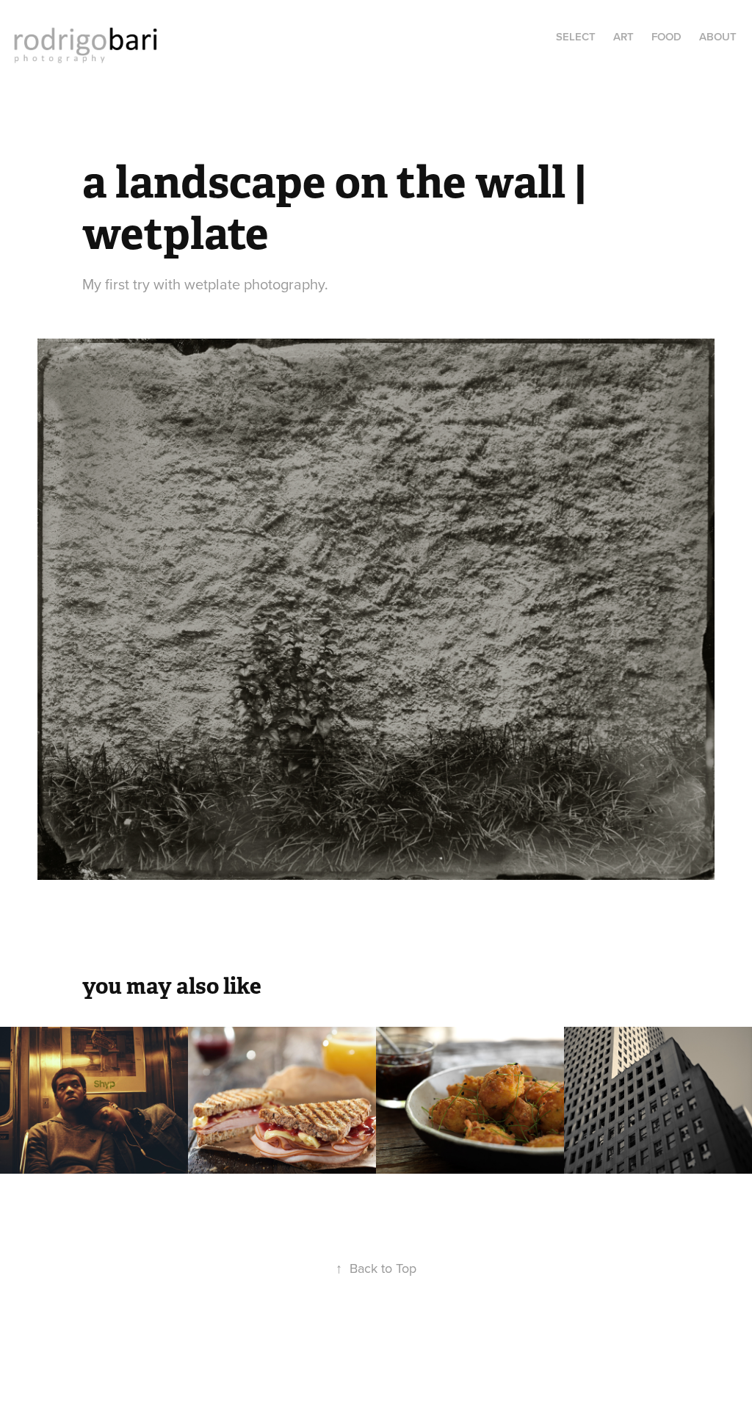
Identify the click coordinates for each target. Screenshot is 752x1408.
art (623, 36)
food (666, 36)
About (718, 36)
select (576, 36)
